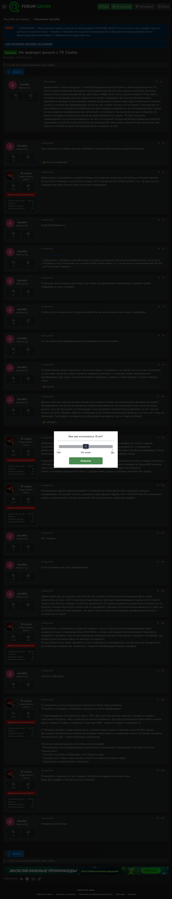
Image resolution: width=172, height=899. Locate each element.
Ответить (86, 460)
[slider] (86, 446)
